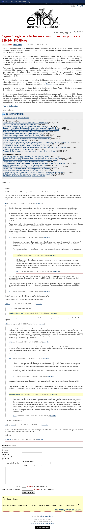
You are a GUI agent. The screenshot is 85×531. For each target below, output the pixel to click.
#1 (6, 203)
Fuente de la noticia (10, 106)
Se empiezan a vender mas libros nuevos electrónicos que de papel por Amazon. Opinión (34, 147)
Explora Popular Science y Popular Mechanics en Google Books (25, 123)
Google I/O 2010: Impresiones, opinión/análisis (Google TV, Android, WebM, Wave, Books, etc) (36, 142)
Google (15, 118)
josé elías (17, 45)
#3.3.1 (14, 416)
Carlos (9, 439)
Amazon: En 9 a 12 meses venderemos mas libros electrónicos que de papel (30, 151)
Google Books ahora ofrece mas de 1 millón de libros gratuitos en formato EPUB (31, 130)
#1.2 (10, 291)
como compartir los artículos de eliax (42, 523)
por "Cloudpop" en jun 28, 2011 (69, 510)
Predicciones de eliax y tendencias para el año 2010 (21, 133)
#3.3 (10, 394)
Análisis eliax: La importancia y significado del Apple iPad (23, 135)
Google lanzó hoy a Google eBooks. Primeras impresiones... (24, 161)
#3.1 (10, 342)
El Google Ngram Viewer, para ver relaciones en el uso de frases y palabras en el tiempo (34, 163)
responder (39, 203)
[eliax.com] (43, 17)
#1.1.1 (14, 255)
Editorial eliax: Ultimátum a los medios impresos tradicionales (24, 126)
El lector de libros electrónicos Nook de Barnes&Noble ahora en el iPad (28, 144)
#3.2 (10, 358)
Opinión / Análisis (23, 118)
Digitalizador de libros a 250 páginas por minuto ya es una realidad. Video (29, 174)
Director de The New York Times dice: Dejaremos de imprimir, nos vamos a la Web (32, 158)
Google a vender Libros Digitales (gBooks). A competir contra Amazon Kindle (30, 128)
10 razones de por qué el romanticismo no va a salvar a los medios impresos (30, 160)
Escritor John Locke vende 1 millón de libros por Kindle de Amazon (26, 169)
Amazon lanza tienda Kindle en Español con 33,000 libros (23, 170)
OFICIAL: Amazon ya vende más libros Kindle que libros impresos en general (30, 167)
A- (78, 6)
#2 (6, 304)
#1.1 (10, 237)
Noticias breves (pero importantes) (15, 140)
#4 (6, 425)
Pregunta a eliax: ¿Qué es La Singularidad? (18, 149)
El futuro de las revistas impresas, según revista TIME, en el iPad (26, 146)
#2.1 (10, 313)
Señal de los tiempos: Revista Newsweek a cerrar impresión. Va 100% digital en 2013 (33, 172)
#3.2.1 (14, 376)
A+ (81, 6)
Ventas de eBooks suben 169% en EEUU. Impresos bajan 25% (25, 165)
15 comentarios (14, 113)
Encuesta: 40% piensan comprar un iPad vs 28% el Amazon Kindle (26, 138)
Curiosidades (8, 118)
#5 (6, 439)
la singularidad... (47, 516)
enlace (21, 313)
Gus (8, 304)
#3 (6, 324)
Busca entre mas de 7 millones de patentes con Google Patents (25, 131)
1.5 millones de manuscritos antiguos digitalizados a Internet (24, 176)
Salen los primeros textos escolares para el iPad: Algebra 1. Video (26, 156)
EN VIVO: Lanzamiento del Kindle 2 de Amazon (19, 124)
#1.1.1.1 (18, 271)
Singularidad (51, 84)
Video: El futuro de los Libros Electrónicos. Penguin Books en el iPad (27, 137)
